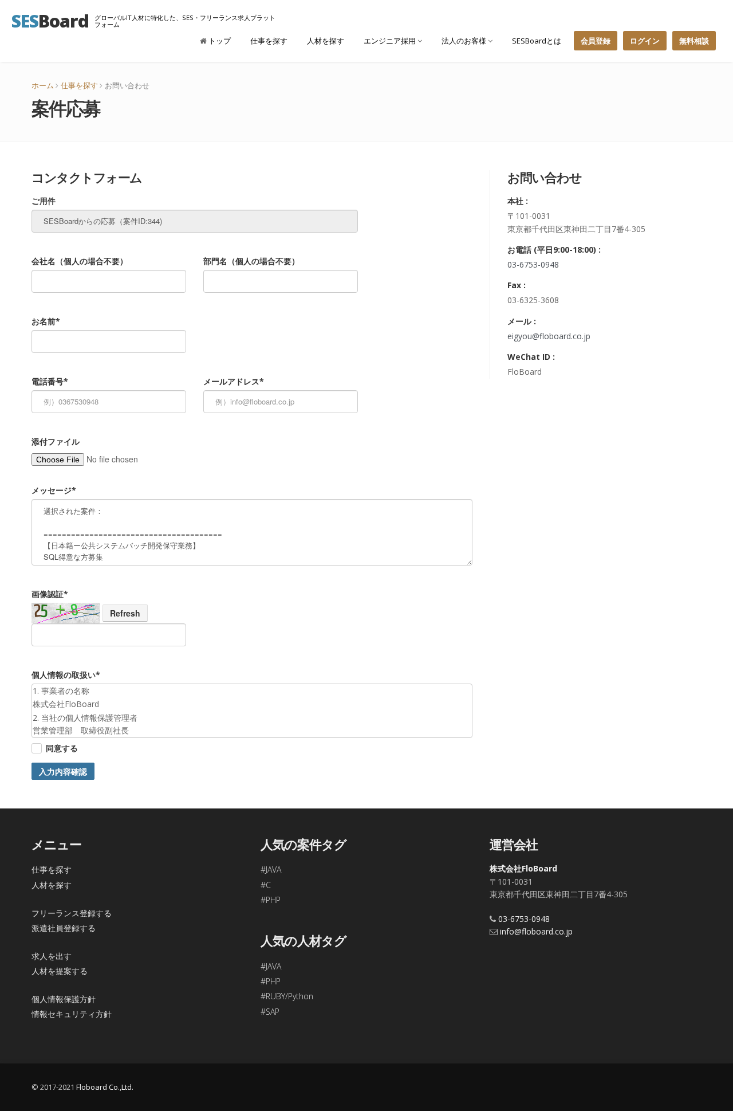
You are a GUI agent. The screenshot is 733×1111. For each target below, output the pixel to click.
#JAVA (271, 869)
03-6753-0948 (533, 264)
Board (50, 21)
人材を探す (325, 41)
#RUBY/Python (287, 996)
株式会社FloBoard (523, 868)
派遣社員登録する (63, 927)
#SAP (270, 1011)
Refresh (125, 613)
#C (266, 885)
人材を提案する (59, 970)
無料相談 (694, 41)
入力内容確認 (63, 771)
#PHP (271, 899)
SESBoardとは (536, 41)
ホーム (42, 85)
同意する (62, 748)
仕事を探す (268, 41)
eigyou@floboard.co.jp (548, 336)
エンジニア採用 (390, 41)
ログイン (645, 41)
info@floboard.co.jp (536, 931)
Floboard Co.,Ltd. (104, 1087)
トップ (219, 41)
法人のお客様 (465, 41)
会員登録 (595, 41)
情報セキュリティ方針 (71, 1013)
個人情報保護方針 (63, 999)
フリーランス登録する (71, 913)
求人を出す (51, 956)
